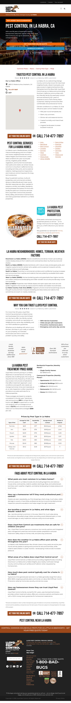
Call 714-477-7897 (50, 136)
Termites (58, 150)
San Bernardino (44, 644)
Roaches (58, 144)
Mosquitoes (44, 157)
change (15, 653)
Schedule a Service (35, 48)
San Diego (38, 642)
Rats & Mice (59, 142)
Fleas (42, 153)
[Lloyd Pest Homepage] (12, 8)
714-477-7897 (37, 53)
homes (60, 231)
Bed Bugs (43, 144)
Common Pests (22, 69)
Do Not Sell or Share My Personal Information (30, 678)
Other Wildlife (45, 159)
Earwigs (43, 150)
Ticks (57, 153)
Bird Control (44, 146)
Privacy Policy (60, 698)
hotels (47, 233)
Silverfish (58, 146)
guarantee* (23, 353)
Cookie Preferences (30, 683)
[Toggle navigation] (61, 8)
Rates (32, 69)
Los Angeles (56, 644)
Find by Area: (30, 642)
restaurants (41, 233)
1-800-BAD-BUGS (47, 664)
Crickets (43, 148)
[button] (20, 110)
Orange (44, 642)
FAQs (52, 69)
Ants (41, 142)
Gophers (43, 155)
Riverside (49, 642)
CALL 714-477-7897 (47, 237)
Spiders (57, 148)
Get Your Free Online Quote (35, 44)
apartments (55, 233)
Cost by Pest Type (42, 69)
